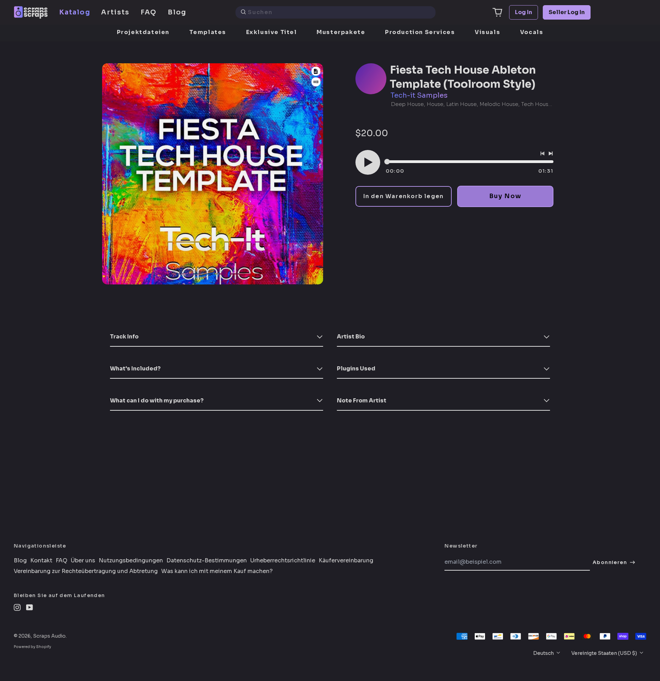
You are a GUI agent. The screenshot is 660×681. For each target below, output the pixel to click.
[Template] (315, 71)
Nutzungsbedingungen (131, 560)
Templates (207, 32)
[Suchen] (243, 12)
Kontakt (41, 560)
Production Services (420, 32)
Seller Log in (567, 12)
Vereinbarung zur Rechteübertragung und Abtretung (86, 571)
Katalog (74, 12)
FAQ (149, 12)
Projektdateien (143, 32)
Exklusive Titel (271, 32)
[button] (497, 12)
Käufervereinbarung (346, 560)
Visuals (487, 32)
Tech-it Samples (419, 95)
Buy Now (505, 196)
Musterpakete (341, 32)
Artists (115, 12)
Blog (177, 12)
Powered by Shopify (32, 647)
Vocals (531, 32)
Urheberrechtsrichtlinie (282, 560)
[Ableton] (315, 82)
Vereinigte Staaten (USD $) (604, 653)
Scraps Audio (49, 636)
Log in (523, 12)
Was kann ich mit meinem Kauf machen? (217, 571)
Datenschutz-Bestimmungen (206, 560)
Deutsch (544, 653)
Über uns (83, 560)
